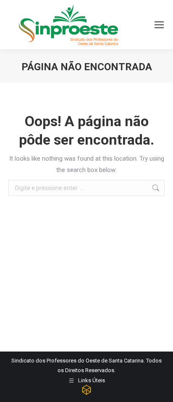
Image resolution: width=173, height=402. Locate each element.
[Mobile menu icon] (159, 24)
